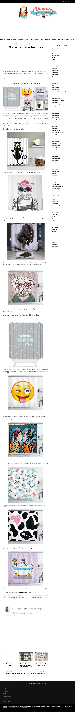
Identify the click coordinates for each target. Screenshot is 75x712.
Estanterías (54, 177)
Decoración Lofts (55, 134)
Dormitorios (5, 689)
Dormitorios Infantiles (7, 696)
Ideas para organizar (56, 184)
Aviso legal (44, 706)
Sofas (53, 233)
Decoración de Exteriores (57, 109)
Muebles (53, 199)
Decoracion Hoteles (55, 126)
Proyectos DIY (54, 214)
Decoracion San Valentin (56, 165)
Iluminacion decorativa (56, 188)
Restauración (54, 229)
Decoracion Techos (55, 167)
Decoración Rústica (55, 160)
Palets (53, 208)
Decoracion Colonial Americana (58, 100)
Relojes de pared (55, 227)
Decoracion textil (55, 169)
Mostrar (11, 78)
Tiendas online (54, 242)
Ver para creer (54, 244)
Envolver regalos (55, 175)
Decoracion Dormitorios (56, 111)
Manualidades (54, 192)
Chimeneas (54, 76)
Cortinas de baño (18, 43)
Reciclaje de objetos (55, 223)
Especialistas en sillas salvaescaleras (41, 664)
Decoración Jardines (56, 130)
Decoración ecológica (56, 115)
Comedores (5, 694)
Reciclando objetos (55, 225)
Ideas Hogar (54, 182)
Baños (4, 688)
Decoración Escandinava (56, 119)
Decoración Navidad (56, 145)
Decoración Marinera (56, 137)
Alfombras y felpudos (56, 48)
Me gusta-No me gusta (56, 195)
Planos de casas (55, 212)
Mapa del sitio (10, 707)
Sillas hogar (54, 231)
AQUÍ (45, 172)
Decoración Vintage (55, 171)
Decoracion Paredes (56, 147)
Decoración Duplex (55, 113)
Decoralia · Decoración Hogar (9, 706)
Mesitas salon (54, 197)
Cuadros (53, 85)
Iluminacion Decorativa (7, 699)
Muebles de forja (55, 203)
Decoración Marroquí (56, 139)
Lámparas (54, 190)
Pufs (52, 218)
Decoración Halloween (56, 122)
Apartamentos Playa (56, 53)
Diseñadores (54, 173)
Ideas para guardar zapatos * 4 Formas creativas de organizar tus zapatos (36, 673)
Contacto (40, 706)
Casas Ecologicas (55, 68)
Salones (4, 693)
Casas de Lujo (54, 66)
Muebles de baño (6, 701)
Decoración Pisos (55, 154)
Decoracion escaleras (56, 117)
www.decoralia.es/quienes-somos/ (10, 615)
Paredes (4, 698)
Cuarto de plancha (55, 87)
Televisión (54, 238)
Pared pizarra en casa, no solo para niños (15, 672)
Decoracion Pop (55, 156)
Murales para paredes (56, 205)
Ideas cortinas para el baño (25, 592)
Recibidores (5, 691)
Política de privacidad (51, 706)
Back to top (67, 706)
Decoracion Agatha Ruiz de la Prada (59, 91)
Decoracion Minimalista (56, 143)
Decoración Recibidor (56, 158)
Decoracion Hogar (33, 43)
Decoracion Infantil (55, 128)
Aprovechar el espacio (56, 55)
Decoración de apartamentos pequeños (59, 104)
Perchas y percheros (56, 210)
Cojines (53, 79)
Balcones (53, 59)
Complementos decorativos (57, 81)
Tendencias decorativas (56, 240)
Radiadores (54, 220)
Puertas (53, 216)
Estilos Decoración (55, 180)
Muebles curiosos (55, 201)
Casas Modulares (55, 72)
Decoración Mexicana (56, 141)
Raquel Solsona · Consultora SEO (20, 707)
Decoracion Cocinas (56, 98)
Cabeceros (54, 63)
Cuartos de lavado (55, 89)
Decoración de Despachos (57, 106)
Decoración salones (55, 162)
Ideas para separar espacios (57, 186)
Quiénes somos (35, 706)
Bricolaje (53, 61)
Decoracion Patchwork (56, 150)
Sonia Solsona (26, 50)
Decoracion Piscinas (56, 152)
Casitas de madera (55, 74)
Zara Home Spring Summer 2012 (10, 664)
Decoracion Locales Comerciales (58, 132)
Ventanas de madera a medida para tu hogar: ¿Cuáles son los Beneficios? (26, 665)
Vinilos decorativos (55, 246)
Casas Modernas (55, 70)
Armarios (53, 57)
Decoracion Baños (25, 43)
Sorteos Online (54, 235)
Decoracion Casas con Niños (57, 96)
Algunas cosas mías (55, 51)
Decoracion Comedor (56, 102)
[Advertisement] (37, 28)
